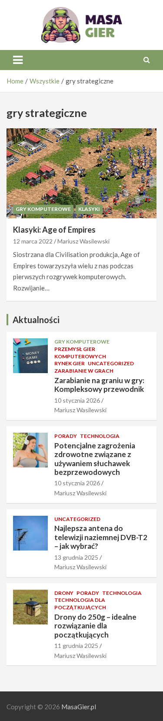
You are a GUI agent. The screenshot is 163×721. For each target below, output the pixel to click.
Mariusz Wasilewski (83, 241)
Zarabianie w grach (83, 370)
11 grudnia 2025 (76, 645)
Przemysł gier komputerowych (80, 353)
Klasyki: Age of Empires (54, 229)
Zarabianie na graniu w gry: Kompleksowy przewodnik (99, 385)
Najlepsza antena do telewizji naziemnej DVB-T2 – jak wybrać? (100, 537)
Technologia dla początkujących (80, 604)
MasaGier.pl (78, 707)
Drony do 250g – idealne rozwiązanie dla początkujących (95, 625)
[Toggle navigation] (18, 60)
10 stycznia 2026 (77, 400)
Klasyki (89, 209)
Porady (65, 436)
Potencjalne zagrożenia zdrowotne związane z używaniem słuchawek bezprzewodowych (94, 459)
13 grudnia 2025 (76, 557)
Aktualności (36, 319)
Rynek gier (69, 363)
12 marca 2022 (33, 241)
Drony (63, 593)
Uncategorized (111, 363)
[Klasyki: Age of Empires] (81, 173)
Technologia (100, 436)
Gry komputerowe (43, 209)
